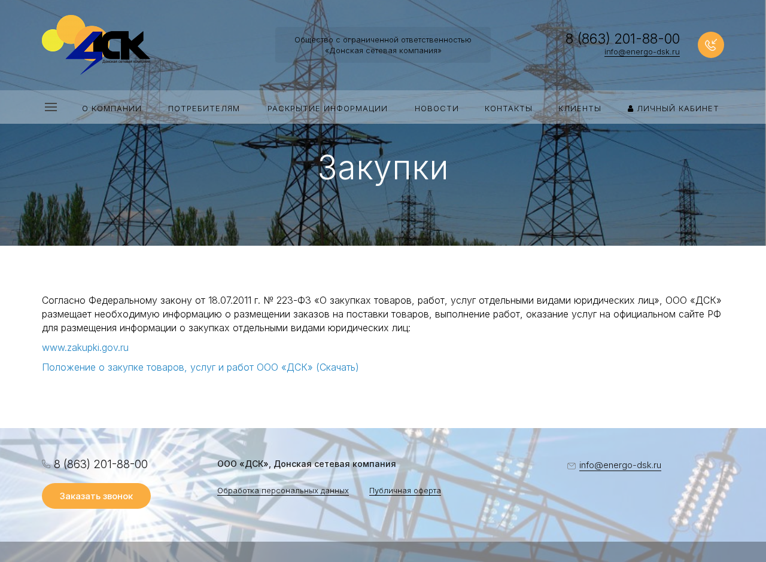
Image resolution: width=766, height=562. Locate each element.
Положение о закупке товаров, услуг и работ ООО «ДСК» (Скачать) (200, 367)
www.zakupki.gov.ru (85, 347)
